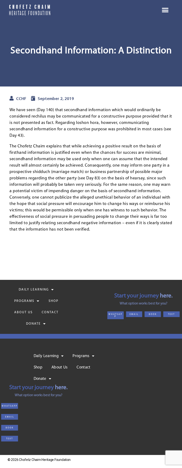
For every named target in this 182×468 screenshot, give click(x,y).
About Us (23, 312)
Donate (33, 324)
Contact (50, 312)
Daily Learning (34, 289)
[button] (115, 315)
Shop (53, 301)
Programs (24, 301)
